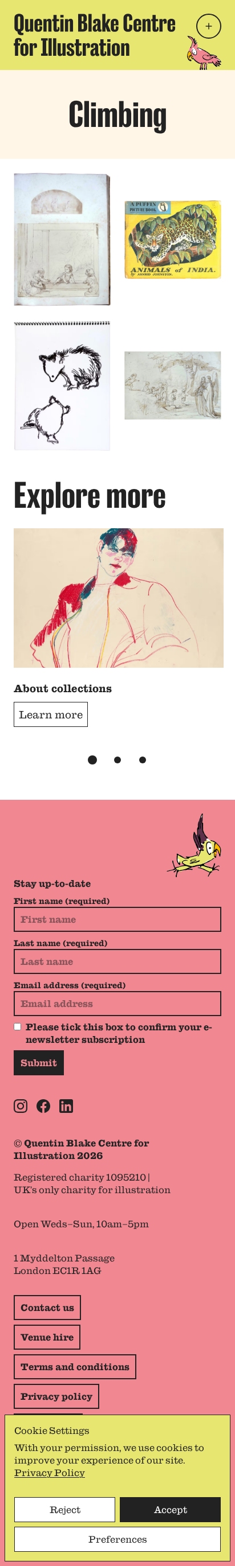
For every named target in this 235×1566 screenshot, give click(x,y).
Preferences (117, 1539)
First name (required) (62, 901)
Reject (65, 1510)
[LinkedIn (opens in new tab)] (66, 1106)
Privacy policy (56, 1396)
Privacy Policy (49, 1473)
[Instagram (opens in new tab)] (20, 1106)
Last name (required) (60, 943)
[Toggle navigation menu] (208, 26)
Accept (170, 1510)
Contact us (47, 1307)
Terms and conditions (75, 1367)
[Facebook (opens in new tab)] (43, 1106)
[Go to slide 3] (142, 759)
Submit (39, 1063)
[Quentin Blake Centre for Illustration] (95, 35)
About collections (63, 688)
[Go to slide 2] (117, 759)
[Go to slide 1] (92, 759)
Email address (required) (69, 985)
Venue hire (47, 1337)
